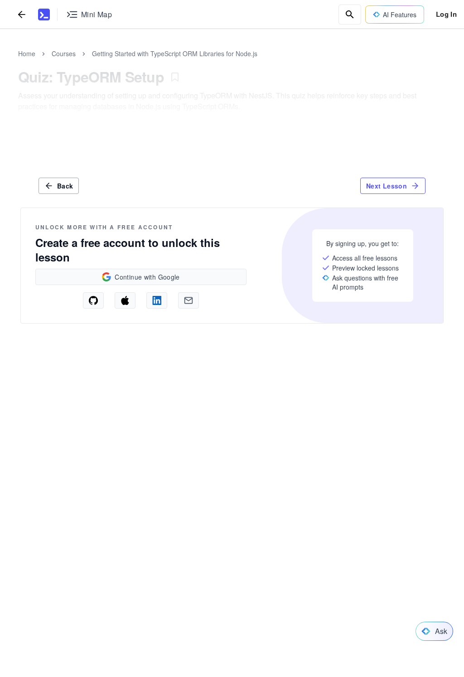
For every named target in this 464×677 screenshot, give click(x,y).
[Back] (22, 14)
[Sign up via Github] (93, 300)
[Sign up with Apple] (125, 300)
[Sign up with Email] (188, 300)
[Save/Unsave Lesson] (175, 77)
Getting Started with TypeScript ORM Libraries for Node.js (174, 53)
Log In (446, 14)
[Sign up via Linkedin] (156, 300)
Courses (64, 53)
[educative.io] (44, 14)
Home (26, 53)
